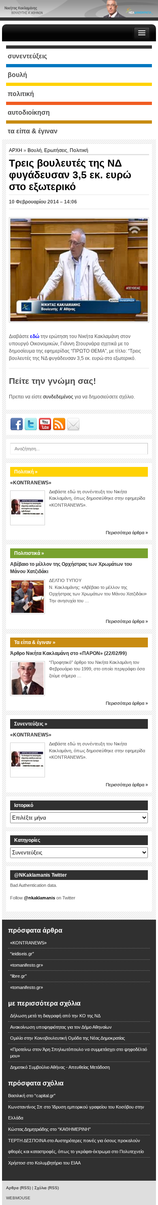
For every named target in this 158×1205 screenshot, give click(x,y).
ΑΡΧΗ (16, 150)
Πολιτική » (26, 472)
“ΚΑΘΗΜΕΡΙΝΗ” (74, 1129)
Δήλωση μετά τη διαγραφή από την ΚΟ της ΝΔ (55, 1015)
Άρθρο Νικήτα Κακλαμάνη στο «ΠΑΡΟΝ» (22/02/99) (68, 653)
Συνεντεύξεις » (30, 724)
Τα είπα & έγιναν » (35, 642)
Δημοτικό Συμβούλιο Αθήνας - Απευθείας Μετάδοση (60, 1067)
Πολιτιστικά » (29, 553)
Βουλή (35, 150)
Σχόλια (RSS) (46, 1188)
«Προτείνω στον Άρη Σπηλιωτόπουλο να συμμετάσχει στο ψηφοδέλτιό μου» (78, 1053)
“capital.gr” (45, 1095)
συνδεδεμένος (58, 397)
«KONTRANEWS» (30, 483)
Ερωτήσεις (55, 150)
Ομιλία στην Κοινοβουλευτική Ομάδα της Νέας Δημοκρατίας (67, 1038)
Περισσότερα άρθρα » (127, 532)
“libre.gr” (18, 976)
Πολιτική (79, 150)
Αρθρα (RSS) (18, 1188)
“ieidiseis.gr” (22, 953)
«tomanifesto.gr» (26, 965)
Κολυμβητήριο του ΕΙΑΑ (58, 1162)
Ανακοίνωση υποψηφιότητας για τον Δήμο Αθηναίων (61, 1027)
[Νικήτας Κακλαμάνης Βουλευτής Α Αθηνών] (79, 8)
